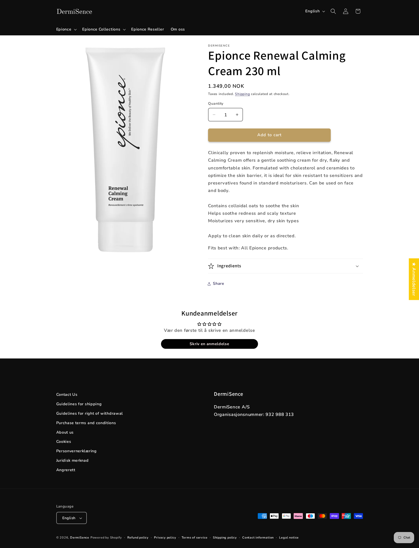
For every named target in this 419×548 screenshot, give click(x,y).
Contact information (258, 537)
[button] (66, 29)
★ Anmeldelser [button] (414, 279)
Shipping (242, 94)
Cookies (63, 441)
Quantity (216, 103)
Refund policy (138, 537)
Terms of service (195, 537)
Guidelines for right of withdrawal (89, 413)
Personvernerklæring (76, 451)
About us (65, 432)
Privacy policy (165, 537)
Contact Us (67, 394)
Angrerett (65, 470)
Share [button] (218, 283)
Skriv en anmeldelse (209, 344)
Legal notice (289, 537)
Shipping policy (225, 537)
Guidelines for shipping (79, 404)
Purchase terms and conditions (86, 423)
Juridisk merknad (72, 460)
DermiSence (79, 537)
